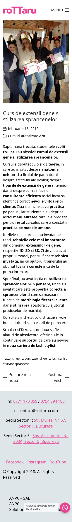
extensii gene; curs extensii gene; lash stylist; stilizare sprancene (35, 361)
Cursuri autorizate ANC (27, 135)
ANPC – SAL (19, 498)
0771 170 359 (25, 401)
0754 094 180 (53, 401)
